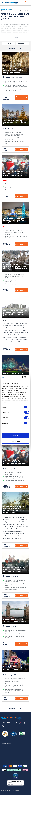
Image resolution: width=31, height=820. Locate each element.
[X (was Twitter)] (24, 722)
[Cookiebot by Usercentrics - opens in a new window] (22, 377)
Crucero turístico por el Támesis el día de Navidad (15, 632)
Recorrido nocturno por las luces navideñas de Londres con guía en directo (15, 84)
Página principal (6, 9)
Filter (9, 43)
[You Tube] (3, 726)
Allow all (15, 435)
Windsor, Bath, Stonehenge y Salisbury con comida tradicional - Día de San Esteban (15, 332)
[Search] (20, 2)
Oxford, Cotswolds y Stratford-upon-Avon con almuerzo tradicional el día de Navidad (15, 279)
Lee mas (15, 37)
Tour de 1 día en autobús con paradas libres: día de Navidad (15, 136)
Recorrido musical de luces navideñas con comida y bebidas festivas (15, 683)
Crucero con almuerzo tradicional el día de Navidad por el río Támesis (15, 474)
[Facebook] (12, 722)
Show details (22, 430)
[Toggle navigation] (28, 2)
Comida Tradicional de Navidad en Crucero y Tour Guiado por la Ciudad (15, 185)
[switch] (26, 412)
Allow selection (15, 441)
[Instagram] (16, 722)
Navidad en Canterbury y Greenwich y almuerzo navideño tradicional (15, 583)
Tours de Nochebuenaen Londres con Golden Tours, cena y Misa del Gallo (15, 232)
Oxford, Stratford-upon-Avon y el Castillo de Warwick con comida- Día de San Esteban (15, 528)
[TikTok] (20, 723)
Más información (19, 97)
